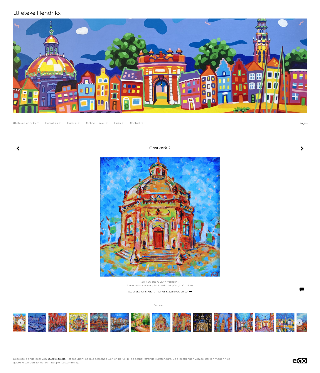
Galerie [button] (72, 123)
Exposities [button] (51, 123)
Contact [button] (135, 123)
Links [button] (117, 123)
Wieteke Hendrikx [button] (25, 123)
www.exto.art (56, 358)
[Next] (299, 322)
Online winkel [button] (95, 123)
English (304, 123)
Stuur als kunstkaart (157, 291)
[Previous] (20, 322)
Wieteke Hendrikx (37, 13)
